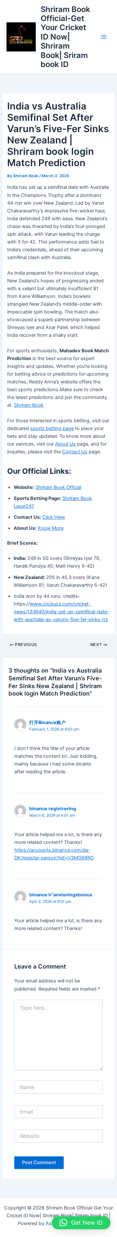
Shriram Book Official (58, 487)
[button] (81, 1222)
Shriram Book (29, 405)
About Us (65, 444)
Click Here (53, 517)
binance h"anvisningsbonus (60, 894)
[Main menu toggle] (103, 37)
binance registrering (52, 808)
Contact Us (74, 452)
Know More (50, 528)
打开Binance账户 (47, 722)
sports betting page (52, 428)
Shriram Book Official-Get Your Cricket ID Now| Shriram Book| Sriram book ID (65, 37)
